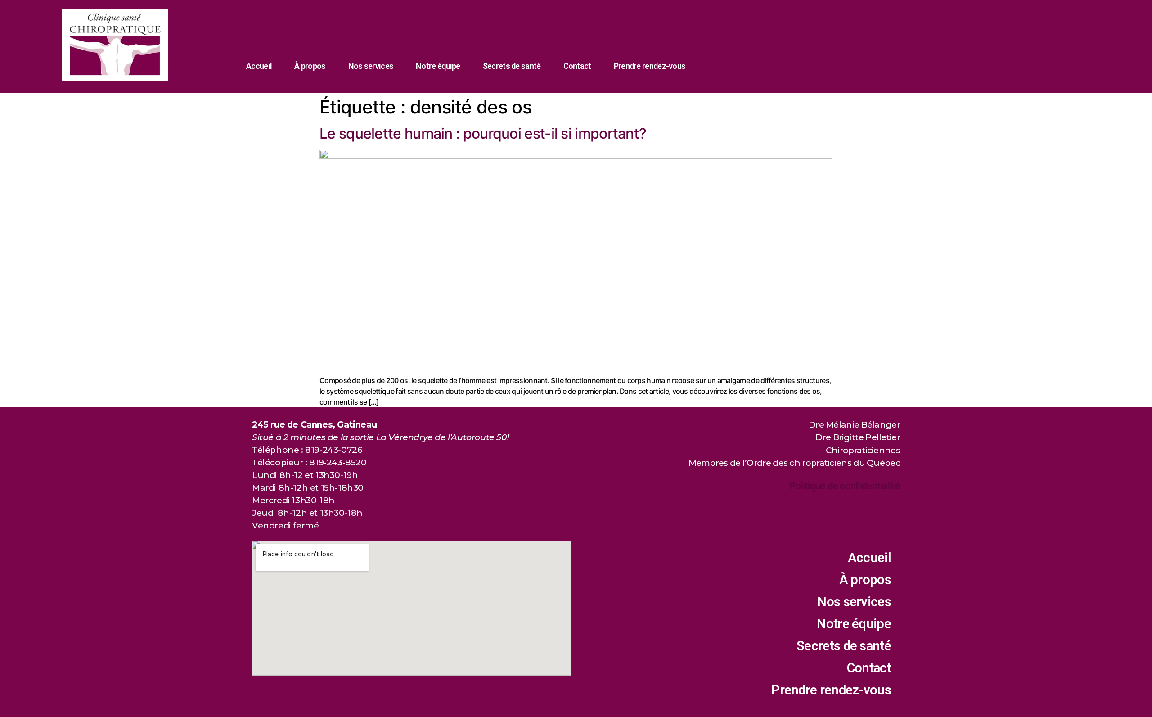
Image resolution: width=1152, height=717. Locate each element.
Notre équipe (438, 66)
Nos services (371, 66)
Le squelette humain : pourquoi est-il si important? (483, 133)
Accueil (259, 66)
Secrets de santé (512, 66)
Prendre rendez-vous (650, 66)
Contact (577, 66)
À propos (309, 66)
